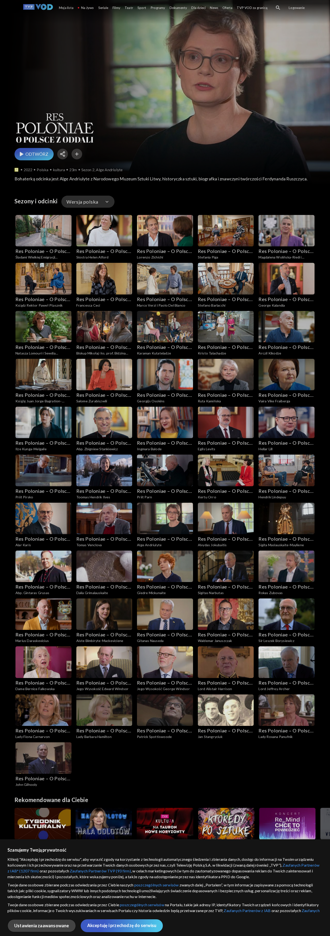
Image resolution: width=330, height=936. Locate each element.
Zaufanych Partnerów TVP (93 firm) (100, 871)
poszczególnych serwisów (156, 885)
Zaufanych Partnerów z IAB (247, 910)
